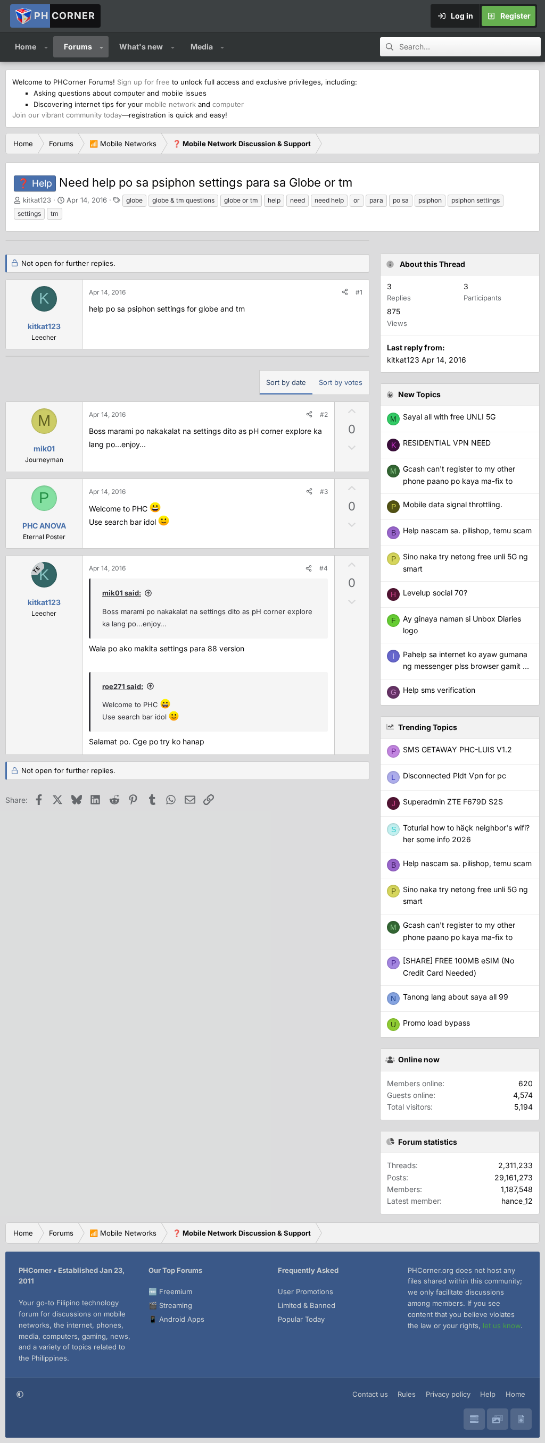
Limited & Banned (306, 1305)
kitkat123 (37, 200)
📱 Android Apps (176, 1319)
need (297, 200)
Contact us (370, 1394)
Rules (407, 1394)
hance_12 (517, 1200)
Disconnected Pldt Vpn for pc (454, 775)
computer (228, 104)
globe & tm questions (183, 200)
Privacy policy (448, 1394)
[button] (46, 46)
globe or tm (241, 200)
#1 (359, 292)
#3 (324, 492)
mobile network (170, 104)
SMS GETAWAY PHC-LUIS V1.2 (457, 749)
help (274, 200)
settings (29, 213)
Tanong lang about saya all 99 (455, 996)
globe (134, 200)
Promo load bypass (436, 1022)
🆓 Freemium (170, 1291)
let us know (502, 1325)
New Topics (419, 394)
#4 (323, 568)
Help (488, 1394)
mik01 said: (121, 593)
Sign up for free (143, 82)
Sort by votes (340, 382)
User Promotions (305, 1291)
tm (55, 213)
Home (25, 46)
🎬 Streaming (170, 1305)
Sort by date (286, 382)
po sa (401, 200)
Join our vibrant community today (67, 115)
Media (202, 46)
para (376, 200)
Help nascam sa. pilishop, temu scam (467, 863)
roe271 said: (122, 686)
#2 (324, 414)
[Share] (345, 292)
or (356, 200)
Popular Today (301, 1319)
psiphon (430, 200)
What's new (141, 46)
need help (329, 200)
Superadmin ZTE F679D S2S (453, 801)
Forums (78, 46)
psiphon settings (475, 200)
